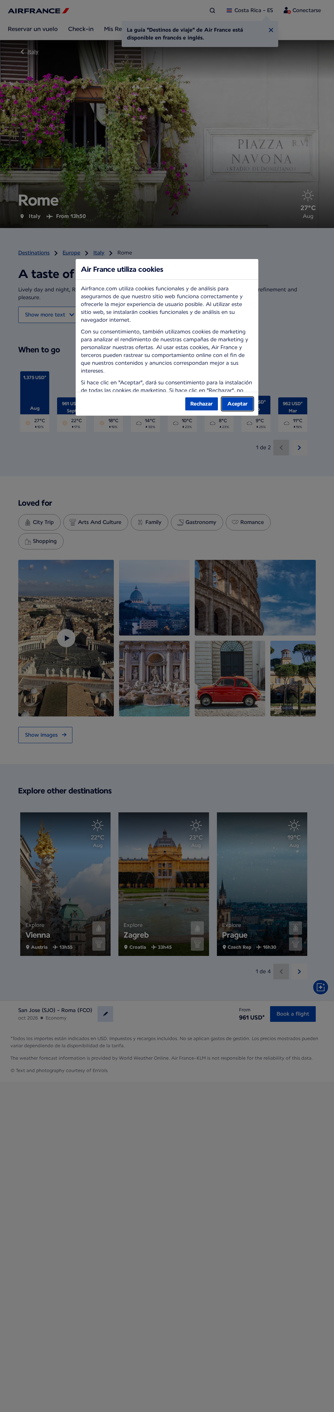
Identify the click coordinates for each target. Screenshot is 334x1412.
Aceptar (237, 404)
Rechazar (201, 404)
